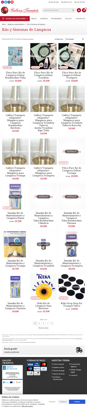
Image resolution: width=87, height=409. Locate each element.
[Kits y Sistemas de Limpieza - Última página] (52, 323)
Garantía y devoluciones (58, 378)
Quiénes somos (58, 367)
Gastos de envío (59, 374)
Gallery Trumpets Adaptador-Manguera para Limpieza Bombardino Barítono (15, 121)
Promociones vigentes (75, 365)
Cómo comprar (58, 364)
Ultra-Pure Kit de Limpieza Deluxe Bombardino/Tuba (15, 75)
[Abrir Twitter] (5, 2)
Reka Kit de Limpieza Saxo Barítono (43, 306)
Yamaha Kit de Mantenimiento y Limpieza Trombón (43, 263)
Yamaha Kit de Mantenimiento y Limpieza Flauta (15, 215)
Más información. (27, 406)
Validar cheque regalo (75, 371)
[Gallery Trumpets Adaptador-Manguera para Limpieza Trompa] (15, 151)
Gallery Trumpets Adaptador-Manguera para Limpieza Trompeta (43, 172)
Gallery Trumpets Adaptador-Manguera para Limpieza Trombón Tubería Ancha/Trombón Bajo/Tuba (43, 123)
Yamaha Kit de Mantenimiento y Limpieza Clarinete (15, 306)
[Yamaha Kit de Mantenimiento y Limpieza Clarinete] (15, 287)
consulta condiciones (11, 352)
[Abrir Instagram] (2, 2)
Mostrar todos (28, 39)
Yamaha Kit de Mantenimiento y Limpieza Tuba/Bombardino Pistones (71, 218)
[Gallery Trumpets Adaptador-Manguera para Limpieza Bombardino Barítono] (15, 99)
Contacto (73, 375)
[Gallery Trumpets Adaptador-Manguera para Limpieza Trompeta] (43, 151)
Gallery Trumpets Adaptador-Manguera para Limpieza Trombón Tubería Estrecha (71, 120)
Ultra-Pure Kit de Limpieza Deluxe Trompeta (71, 75)
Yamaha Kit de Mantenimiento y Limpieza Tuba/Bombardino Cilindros (43, 218)
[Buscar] (73, 10)
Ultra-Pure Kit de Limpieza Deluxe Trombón (43, 75)
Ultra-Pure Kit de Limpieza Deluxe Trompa (71, 170)
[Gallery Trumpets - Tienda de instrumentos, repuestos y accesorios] (20, 10)
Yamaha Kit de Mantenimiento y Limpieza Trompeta (72, 263)
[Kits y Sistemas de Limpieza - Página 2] (48, 323)
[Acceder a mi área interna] (79, 10)
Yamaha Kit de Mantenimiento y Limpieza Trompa (15, 263)
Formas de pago (59, 370)
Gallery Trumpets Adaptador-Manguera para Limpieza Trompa (15, 172)
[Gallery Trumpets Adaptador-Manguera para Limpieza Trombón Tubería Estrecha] (71, 99)
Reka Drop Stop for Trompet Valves (71, 304)
